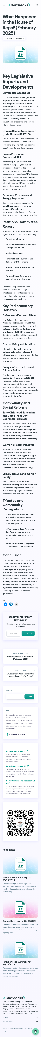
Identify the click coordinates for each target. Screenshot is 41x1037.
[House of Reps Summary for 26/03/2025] (20, 948)
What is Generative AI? (16, 766)
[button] (4, 4)
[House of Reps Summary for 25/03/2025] (20, 864)
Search (9, 690)
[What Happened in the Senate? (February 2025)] (20, 656)
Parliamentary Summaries (14, 38)
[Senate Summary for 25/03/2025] (20, 908)
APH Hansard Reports (15, 751)
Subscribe (28, 633)
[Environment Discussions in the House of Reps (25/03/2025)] (20, 673)
